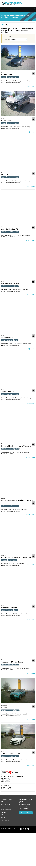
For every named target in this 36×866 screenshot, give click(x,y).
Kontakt (4, 812)
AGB (3, 817)
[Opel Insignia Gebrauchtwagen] (18, 262)
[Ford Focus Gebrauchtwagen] (18, 425)
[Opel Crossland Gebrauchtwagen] (18, 586)
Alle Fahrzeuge (6, 809)
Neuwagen (5, 801)
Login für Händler (27, 812)
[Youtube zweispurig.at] (28, 828)
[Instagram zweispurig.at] (25, 828)
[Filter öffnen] (33, 25)
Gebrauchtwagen (7, 799)
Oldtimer (5, 807)
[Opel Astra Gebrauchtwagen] (18, 208)
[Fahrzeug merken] (33, 73)
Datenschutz (6, 815)
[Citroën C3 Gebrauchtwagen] (18, 691)
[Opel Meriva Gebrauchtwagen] (18, 153)
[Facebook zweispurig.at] (21, 828)
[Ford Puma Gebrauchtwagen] (18, 479)
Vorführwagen (6, 804)
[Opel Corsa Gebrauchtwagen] (18, 57)
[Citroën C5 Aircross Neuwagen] (18, 536)
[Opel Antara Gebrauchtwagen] (18, 316)
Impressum (5, 820)
